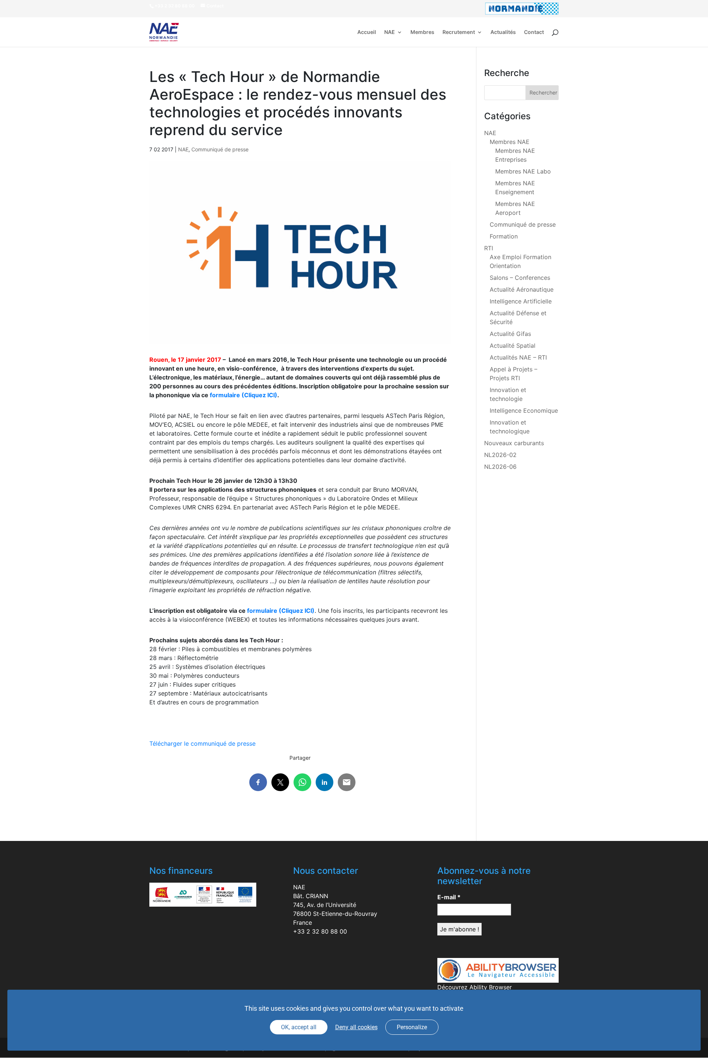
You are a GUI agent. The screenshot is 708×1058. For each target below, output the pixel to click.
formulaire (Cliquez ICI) (243, 395)
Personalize (412, 1027)
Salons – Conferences (520, 277)
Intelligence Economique (524, 410)
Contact (534, 32)
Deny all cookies (356, 1027)
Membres (422, 32)
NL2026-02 (500, 454)
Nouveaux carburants (514, 443)
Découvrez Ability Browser (474, 987)
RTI (488, 248)
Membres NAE (510, 141)
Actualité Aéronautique (521, 289)
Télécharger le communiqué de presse (202, 743)
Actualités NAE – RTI (518, 357)
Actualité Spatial (512, 345)
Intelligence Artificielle (521, 301)
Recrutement (458, 32)
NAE (389, 32)
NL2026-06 (500, 466)
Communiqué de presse (220, 149)
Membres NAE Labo (523, 171)
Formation (504, 236)
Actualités (503, 32)
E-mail (449, 897)
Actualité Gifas (510, 333)
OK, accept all (298, 1027)
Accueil (366, 32)
